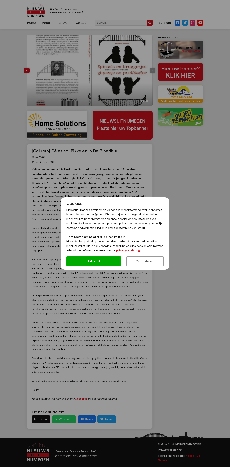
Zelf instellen (145, 261)
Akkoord (94, 261)
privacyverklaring (128, 250)
